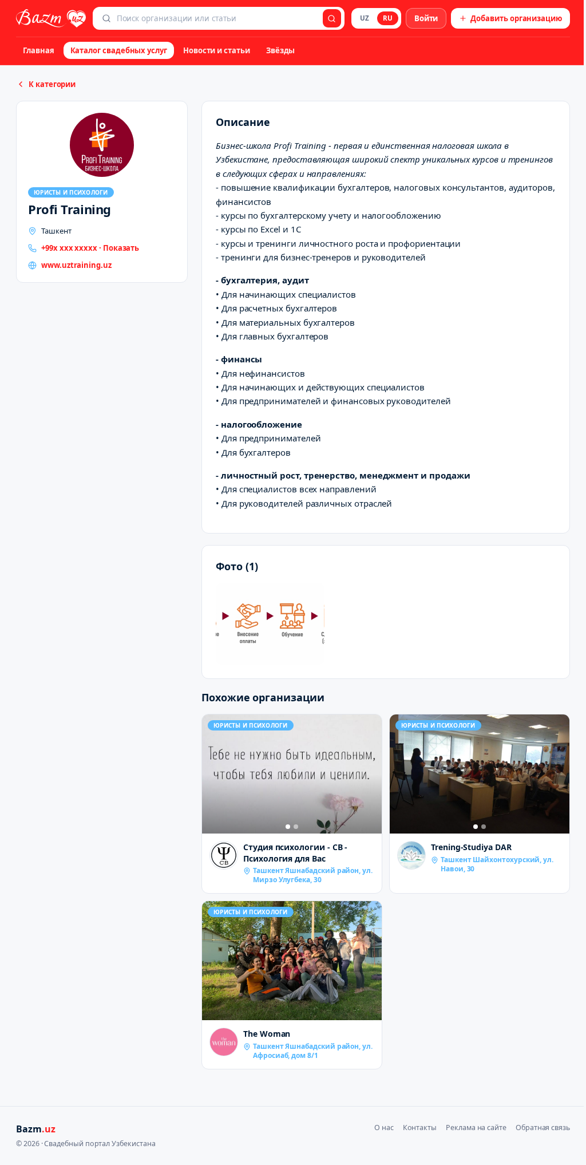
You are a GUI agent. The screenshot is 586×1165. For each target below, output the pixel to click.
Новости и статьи (216, 50)
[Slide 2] (296, 826)
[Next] (370, 774)
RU (388, 18)
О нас (384, 1127)
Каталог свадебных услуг (118, 50)
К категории (52, 84)
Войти (426, 18)
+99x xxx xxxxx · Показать (90, 248)
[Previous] (213, 774)
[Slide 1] (288, 826)
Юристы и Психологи (71, 192)
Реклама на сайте (476, 1127)
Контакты (420, 1127)
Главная (38, 50)
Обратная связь (543, 1127)
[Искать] (332, 18)
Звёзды (280, 50)
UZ (364, 18)
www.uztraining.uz (76, 265)
